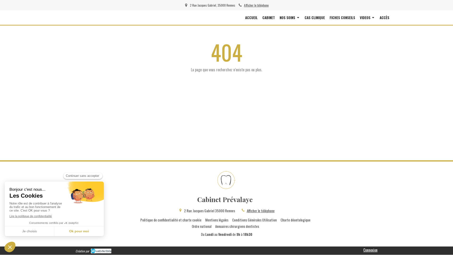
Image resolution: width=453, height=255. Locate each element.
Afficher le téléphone (256, 5)
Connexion (370, 250)
